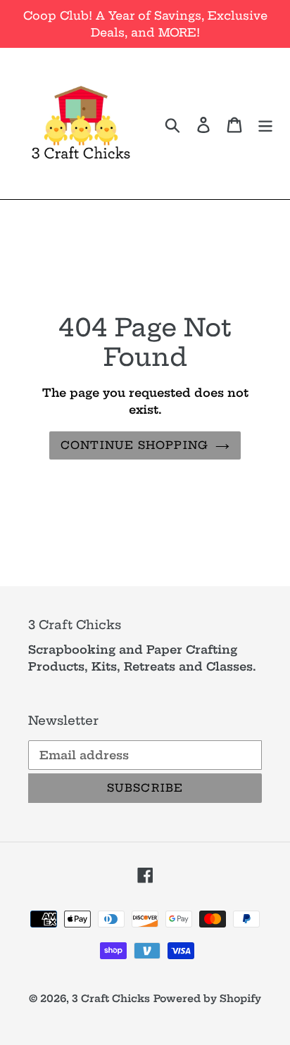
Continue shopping (134, 445)
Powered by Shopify (207, 998)
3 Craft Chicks (111, 998)
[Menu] (265, 123)
